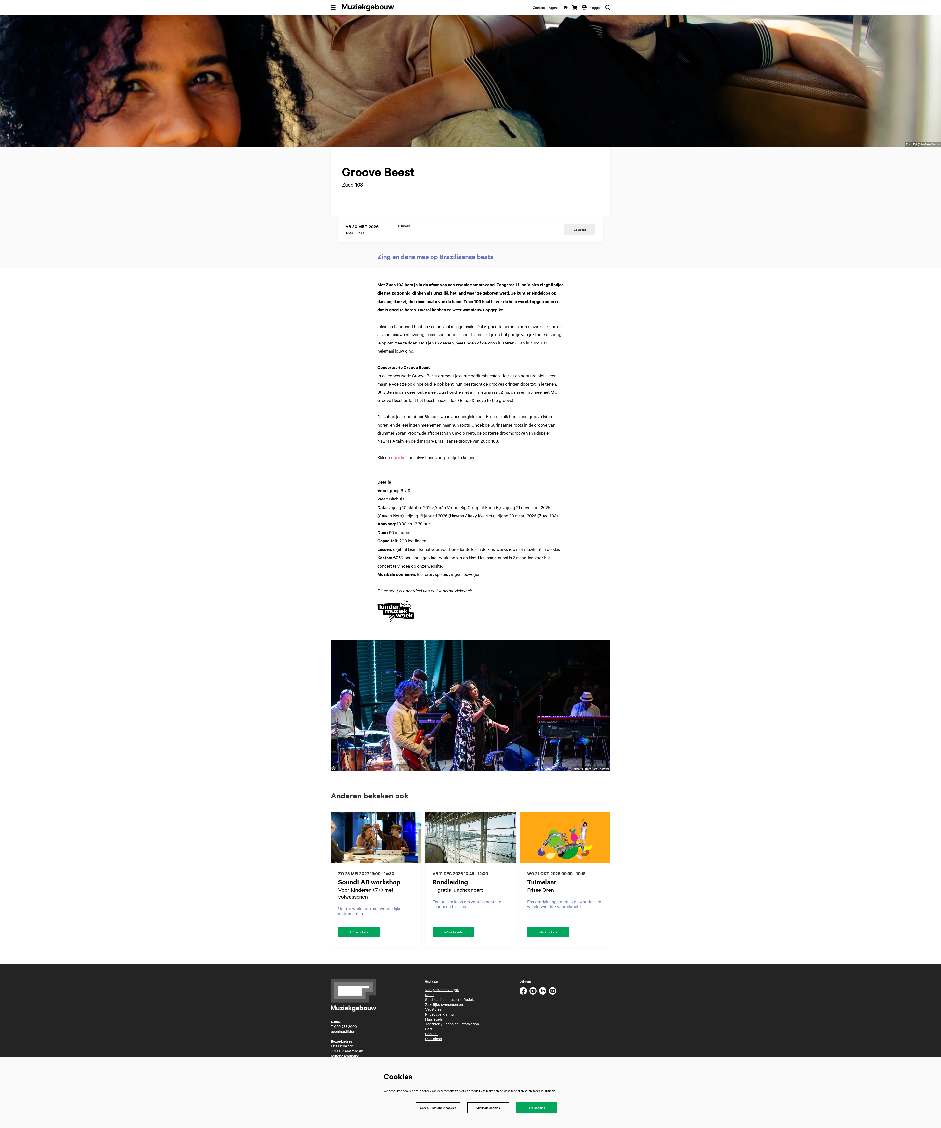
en (566, 7)
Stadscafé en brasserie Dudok (449, 999)
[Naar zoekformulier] (607, 7)
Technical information (461, 1023)
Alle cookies (536, 1107)
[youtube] (533, 991)
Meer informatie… (545, 1090)
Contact (539, 7)
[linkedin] (542, 991)
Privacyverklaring (439, 1014)
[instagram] (552, 991)
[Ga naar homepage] (368, 7)
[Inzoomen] (334, 768)
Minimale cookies (488, 1107)
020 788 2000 (345, 1026)
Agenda (554, 7)
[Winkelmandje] (575, 7)
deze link (399, 457)
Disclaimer (433, 1038)
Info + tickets (359, 932)
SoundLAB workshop (369, 882)
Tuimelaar (542, 882)
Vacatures (433, 1009)
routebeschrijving (345, 1055)
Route (429, 994)
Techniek (432, 1023)
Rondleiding (450, 882)
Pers (428, 1028)
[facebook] (523, 991)
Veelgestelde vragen (442, 989)
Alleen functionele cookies (438, 1107)
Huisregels (434, 1019)
